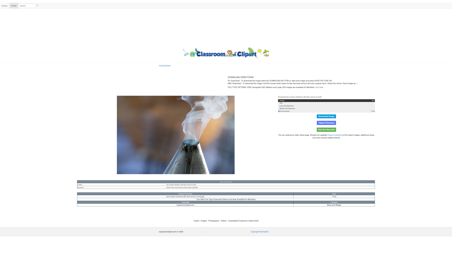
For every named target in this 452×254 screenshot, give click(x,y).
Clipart (14, 5)
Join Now (319, 87)
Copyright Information (260, 231)
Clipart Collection (334, 135)
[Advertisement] (226, 27)
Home (4, 5)
